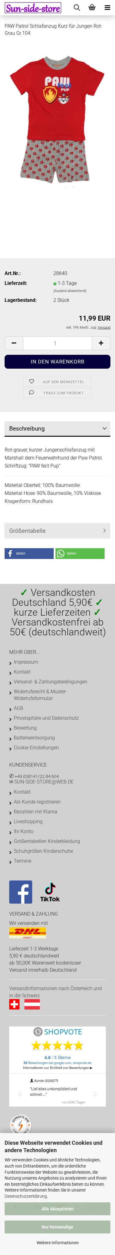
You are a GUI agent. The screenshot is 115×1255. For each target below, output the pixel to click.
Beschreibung (27, 428)
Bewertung (25, 728)
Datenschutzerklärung (26, 1196)
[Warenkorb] (92, 7)
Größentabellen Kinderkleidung (47, 841)
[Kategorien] (107, 7)
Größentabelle (27, 530)
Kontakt (22, 672)
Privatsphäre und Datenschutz (46, 718)
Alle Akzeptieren (57, 1208)
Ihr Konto (23, 831)
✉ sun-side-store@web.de (41, 782)
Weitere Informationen (57, 1242)
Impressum (26, 662)
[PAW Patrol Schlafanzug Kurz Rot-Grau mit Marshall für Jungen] (57, 119)
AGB (18, 708)
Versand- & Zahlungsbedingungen (50, 682)
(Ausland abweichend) (69, 291)
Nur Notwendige (57, 1227)
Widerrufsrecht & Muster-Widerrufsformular (40, 695)
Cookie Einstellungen (36, 748)
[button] (29, 553)
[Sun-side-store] (30, 7)
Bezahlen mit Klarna (35, 812)
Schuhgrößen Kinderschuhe (43, 851)
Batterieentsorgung (34, 738)
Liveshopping (28, 821)
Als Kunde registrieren (37, 802)
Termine (22, 861)
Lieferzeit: (16, 283)
